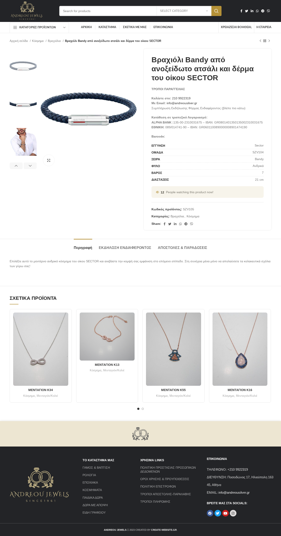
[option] (23, 66)
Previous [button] (16, 166)
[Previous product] (260, 41)
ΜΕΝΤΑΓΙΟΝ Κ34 (40, 390)
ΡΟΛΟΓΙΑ (89, 475)
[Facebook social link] (241, 11)
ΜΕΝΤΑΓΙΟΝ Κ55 (173, 390)
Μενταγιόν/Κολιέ (47, 395)
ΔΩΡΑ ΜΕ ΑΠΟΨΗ (95, 505)
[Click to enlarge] (48, 160)
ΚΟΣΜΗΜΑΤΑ (92, 490)
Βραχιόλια (55, 41)
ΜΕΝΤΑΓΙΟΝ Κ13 (107, 364)
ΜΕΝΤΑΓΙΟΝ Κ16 (240, 390)
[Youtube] (225, 513)
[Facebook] (210, 513)
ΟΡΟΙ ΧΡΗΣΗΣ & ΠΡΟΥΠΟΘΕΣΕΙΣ (164, 479)
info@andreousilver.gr (182, 103)
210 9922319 (181, 98)
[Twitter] (217, 513)
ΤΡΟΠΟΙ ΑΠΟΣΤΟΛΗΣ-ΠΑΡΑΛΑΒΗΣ (165, 494)
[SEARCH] (216, 11)
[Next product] (269, 41)
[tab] (83, 245)
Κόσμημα (38, 41)
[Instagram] (233, 513)
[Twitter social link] (246, 11)
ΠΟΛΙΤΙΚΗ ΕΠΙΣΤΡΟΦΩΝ (158, 486)
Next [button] (30, 166)
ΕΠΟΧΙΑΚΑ (90, 482)
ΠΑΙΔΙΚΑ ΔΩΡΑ (93, 497)
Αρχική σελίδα (19, 41)
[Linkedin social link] (252, 11)
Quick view (64, 320)
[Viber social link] (268, 11)
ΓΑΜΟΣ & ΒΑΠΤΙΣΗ (96, 467)
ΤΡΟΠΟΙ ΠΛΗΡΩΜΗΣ (155, 501)
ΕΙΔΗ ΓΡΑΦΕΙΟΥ (94, 512)
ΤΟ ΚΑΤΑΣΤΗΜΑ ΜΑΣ (98, 460)
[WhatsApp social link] (257, 11)
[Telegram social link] (263, 11)
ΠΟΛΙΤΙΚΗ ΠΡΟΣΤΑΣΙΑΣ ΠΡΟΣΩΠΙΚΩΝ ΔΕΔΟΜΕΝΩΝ (168, 469)
